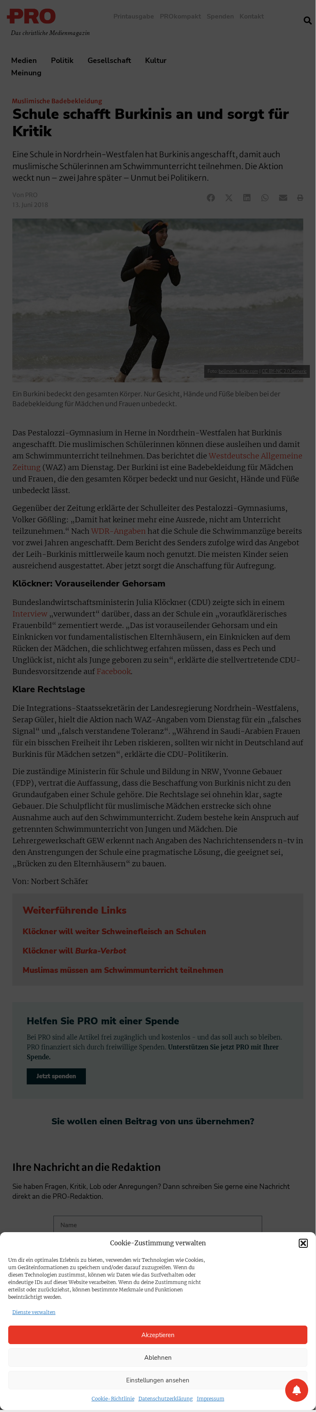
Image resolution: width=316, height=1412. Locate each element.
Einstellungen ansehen (157, 1380)
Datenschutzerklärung (165, 1399)
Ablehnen (158, 1358)
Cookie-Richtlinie (113, 1399)
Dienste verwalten (33, 1312)
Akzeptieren (158, 1335)
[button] (303, 1243)
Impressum (210, 1399)
